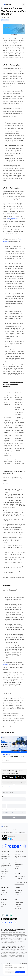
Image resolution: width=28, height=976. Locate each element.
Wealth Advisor (13, 932)
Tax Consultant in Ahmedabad (17, 938)
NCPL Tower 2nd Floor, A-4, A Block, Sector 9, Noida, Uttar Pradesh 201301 (21, 882)
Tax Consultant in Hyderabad (7, 941)
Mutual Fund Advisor (21, 932)
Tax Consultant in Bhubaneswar (18, 939)
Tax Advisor (7, 938)
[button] (3, 915)
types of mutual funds (11, 218)
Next (14, 817)
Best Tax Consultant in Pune (10, 942)
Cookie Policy (20, 969)
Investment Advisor (5, 932)
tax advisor (6, 664)
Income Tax (5, 20)
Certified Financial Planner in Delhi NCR (14, 935)
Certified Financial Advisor (6, 933)
